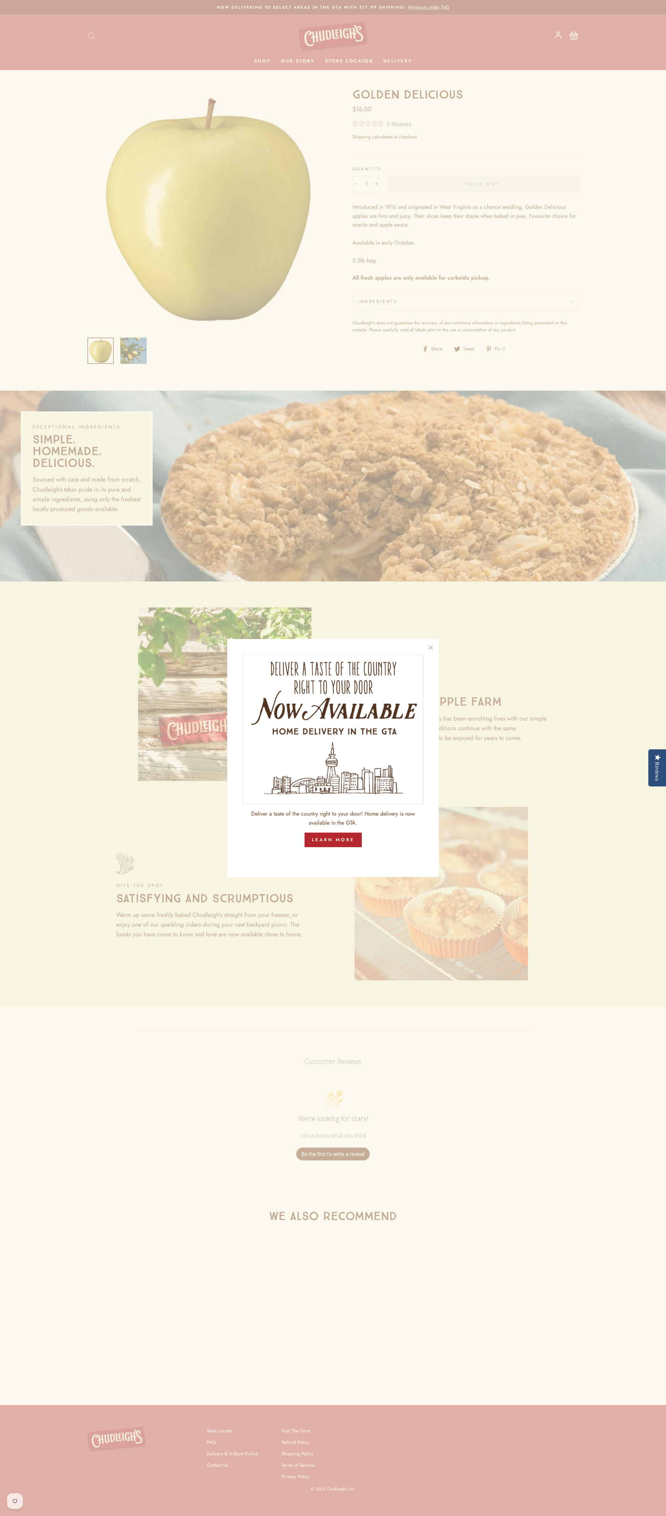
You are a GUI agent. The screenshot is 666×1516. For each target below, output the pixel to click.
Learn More (333, 839)
